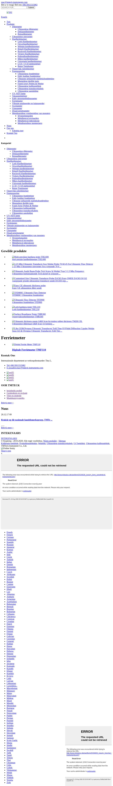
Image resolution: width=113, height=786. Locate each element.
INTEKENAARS (9, 438)
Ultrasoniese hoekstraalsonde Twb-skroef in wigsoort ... (36, 274)
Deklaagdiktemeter (26, 31)
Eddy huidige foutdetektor (29, 76)
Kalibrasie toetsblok (9, 443)
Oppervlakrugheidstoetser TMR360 (27, 316)
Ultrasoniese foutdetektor (28, 74)
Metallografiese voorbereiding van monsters (31, 113)
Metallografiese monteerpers (30, 123)
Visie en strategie (14, 395)
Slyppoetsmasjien (25, 116)
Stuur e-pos (6, 451)
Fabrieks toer (17, 131)
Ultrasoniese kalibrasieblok (29, 86)
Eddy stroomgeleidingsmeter (24, 98)
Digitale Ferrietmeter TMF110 (29, 349)
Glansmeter (17, 108)
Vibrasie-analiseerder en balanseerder (28, 103)
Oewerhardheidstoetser (28, 44)
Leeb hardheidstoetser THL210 (25, 309)
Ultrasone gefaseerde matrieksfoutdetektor (36, 78)
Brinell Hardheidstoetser (28, 49)
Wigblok (42, 443)
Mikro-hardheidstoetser (28, 59)
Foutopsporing (18, 71)
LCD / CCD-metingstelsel (29, 64)
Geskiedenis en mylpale (17, 393)
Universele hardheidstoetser (30, 61)
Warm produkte (50, 441)
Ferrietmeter (17, 101)
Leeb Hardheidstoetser (27, 41)
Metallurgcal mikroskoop (28, 121)
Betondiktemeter (25, 34)
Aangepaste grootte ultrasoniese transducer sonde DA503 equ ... (40, 281)
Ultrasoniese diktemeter (28, 29)
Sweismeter (17, 106)
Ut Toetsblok (79, 443)
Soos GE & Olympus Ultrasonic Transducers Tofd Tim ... (37, 331)
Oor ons (10, 128)
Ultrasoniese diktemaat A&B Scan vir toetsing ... (33, 324)
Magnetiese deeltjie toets (28, 81)
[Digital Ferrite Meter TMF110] (26, 344)
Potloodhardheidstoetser (28, 56)
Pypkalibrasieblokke (28, 443)
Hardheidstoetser (19, 39)
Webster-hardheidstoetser (28, 46)
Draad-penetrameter (20, 111)
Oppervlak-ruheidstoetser (23, 69)
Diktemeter (17, 26)
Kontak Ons (12, 133)
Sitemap (62, 441)
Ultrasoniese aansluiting (28, 91)
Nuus (9, 126)
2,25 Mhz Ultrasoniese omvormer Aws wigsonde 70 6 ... (36, 266)
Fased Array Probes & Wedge (31, 83)
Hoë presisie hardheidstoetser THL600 (29, 259)
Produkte (10, 24)
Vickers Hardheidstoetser (28, 54)
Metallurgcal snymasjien (28, 118)
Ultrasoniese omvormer (22, 36)
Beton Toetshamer (25, 66)
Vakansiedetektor (19, 96)
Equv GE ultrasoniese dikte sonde (27, 288)
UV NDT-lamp (18, 93)
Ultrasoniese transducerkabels (30, 88)
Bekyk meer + (7, 403)
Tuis (8, 22)
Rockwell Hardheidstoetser (29, 51)
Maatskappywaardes (15, 398)
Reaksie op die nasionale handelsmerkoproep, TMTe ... (26, 420)
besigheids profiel (14, 390)
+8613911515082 (29, 5)
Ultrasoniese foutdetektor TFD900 (27, 302)
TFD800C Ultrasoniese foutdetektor (28, 295)
